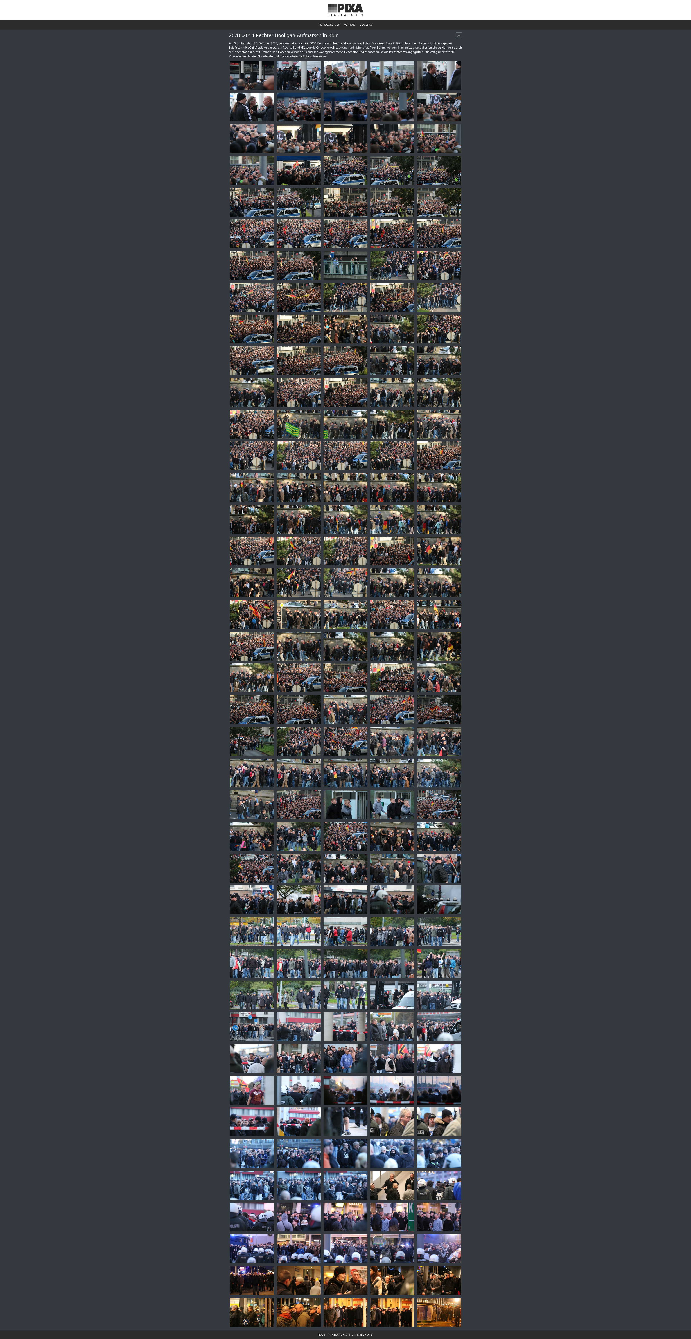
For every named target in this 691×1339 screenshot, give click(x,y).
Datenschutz (361, 1334)
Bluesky (366, 24)
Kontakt (350, 24)
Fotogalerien (329, 24)
